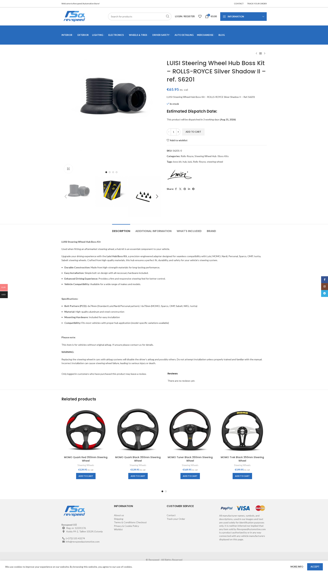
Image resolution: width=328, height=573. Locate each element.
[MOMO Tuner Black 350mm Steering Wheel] (190, 429)
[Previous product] (256, 53)
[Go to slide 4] (116, 172)
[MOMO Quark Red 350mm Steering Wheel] (85, 429)
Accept (315, 566)
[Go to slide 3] (113, 172)
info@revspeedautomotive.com (83, 541)
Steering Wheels (85, 465)
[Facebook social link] (176, 189)
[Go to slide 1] (106, 172)
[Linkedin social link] (189, 189)
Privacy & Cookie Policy (126, 525)
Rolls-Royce (187, 156)
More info (297, 566)
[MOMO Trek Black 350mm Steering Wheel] (242, 429)
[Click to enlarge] (68, 168)
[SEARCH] (167, 16)
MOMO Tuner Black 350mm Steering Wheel (190, 459)
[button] (65, 196)
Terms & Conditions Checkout (130, 522)
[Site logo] (74, 16)
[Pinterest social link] (185, 189)
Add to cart (193, 131)
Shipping (118, 518)
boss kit (177, 161)
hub (185, 161)
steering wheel (215, 161)
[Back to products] (260, 53)
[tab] (121, 229)
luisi (190, 161)
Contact (171, 515)
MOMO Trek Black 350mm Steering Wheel (242, 459)
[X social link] (180, 189)
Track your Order (176, 518)
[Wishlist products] (199, 16)
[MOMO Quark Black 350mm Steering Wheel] (138, 429)
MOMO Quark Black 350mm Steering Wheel (138, 459)
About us (119, 515)
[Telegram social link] (193, 189)
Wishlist (118, 529)
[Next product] (265, 53)
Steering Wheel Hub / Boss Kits (212, 156)
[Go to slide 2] (110, 172)
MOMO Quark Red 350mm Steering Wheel (85, 459)
